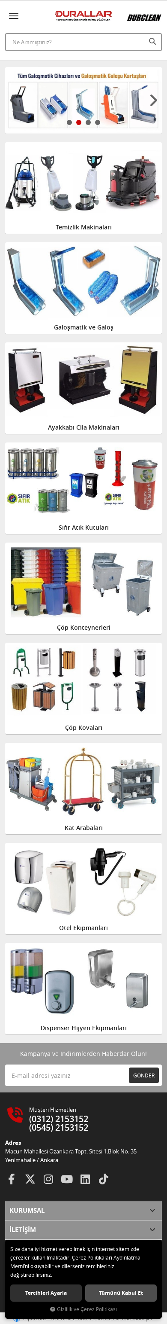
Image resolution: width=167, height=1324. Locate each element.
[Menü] (13, 15)
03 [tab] (88, 122)
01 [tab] (69, 122)
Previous (13, 100)
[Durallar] (84, 16)
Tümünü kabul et (121, 1293)
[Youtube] (66, 1179)
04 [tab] (97, 122)
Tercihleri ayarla (46, 1293)
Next (153, 100)
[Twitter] (30, 1179)
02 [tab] (78, 122)
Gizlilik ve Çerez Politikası (87, 1309)
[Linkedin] (85, 1179)
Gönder (144, 1075)
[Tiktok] (103, 1179)
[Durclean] (144, 14)
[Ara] (153, 41)
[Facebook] (11, 1179)
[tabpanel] (83, 100)
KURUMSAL (27, 1210)
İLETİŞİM (22, 1229)
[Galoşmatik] (83, 100)
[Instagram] (48, 1179)
